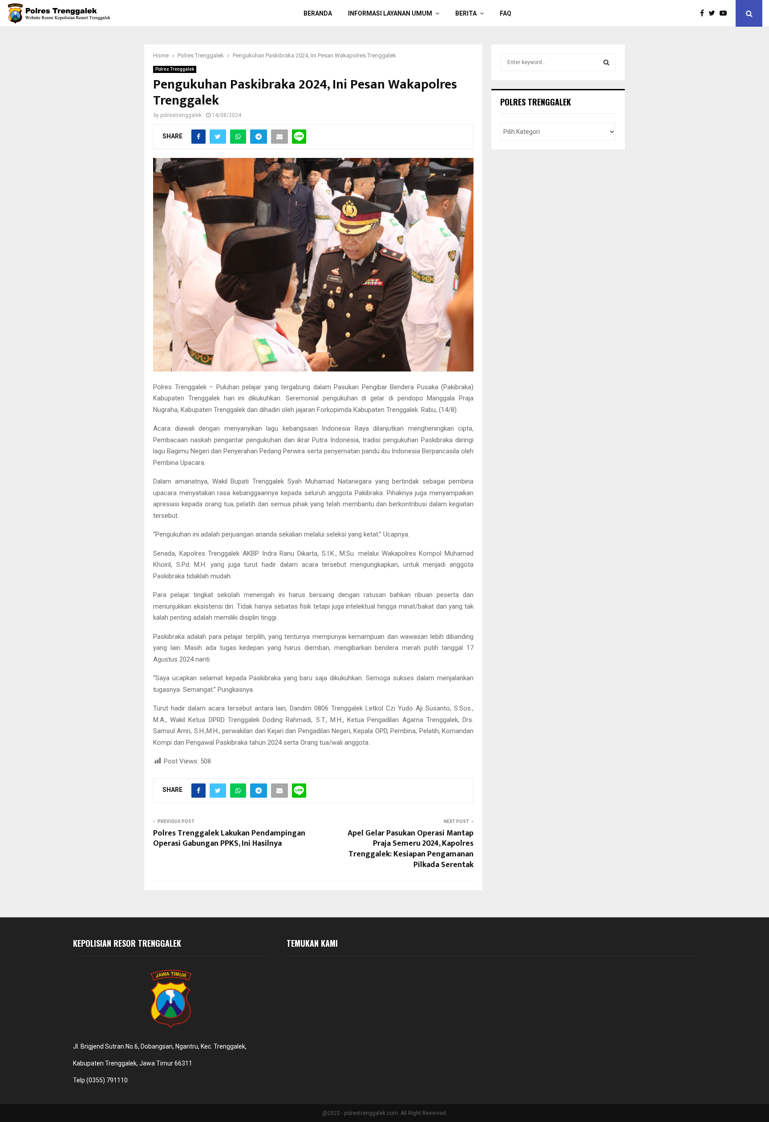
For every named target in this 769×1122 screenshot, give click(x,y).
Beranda (318, 13)
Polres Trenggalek (174, 69)
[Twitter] (714, 13)
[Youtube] (725, 13)
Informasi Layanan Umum (390, 13)
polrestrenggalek (181, 115)
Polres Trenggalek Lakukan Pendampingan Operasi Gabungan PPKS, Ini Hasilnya (229, 839)
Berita (466, 13)
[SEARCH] (606, 62)
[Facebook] (704, 13)
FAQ (505, 13)
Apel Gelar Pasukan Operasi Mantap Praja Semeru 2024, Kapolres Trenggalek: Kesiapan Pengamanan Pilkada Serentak (411, 849)
